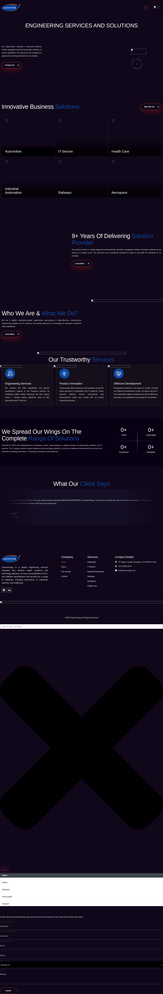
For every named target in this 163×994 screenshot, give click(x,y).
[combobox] (81, 626)
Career (4, 907)
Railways (91, 576)
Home (63, 562)
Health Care (92, 586)
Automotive (91, 562)
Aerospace (91, 581)
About (63, 567)
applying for (5, 960)
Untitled (7, 922)
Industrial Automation (95, 572)
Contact (64, 576)
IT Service (91, 567)
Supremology (76, 618)
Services (6, 890)
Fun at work (66, 572)
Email (6, 941)
